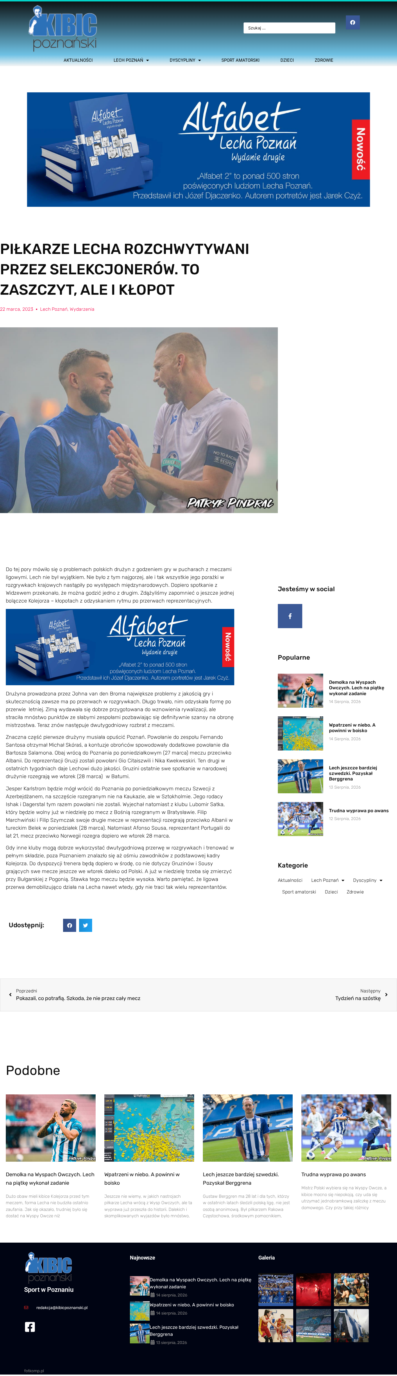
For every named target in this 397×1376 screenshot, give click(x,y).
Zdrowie (324, 60)
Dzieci (287, 60)
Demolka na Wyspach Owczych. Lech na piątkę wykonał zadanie (356, 687)
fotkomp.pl (34, 1370)
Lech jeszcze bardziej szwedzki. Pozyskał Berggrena (353, 773)
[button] (69, 925)
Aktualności (78, 60)
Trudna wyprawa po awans (359, 810)
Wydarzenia (82, 309)
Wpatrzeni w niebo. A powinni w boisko (352, 727)
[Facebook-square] (29, 1327)
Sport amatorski (240, 60)
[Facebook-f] (290, 616)
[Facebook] (353, 22)
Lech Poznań (128, 60)
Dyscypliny (182, 60)
